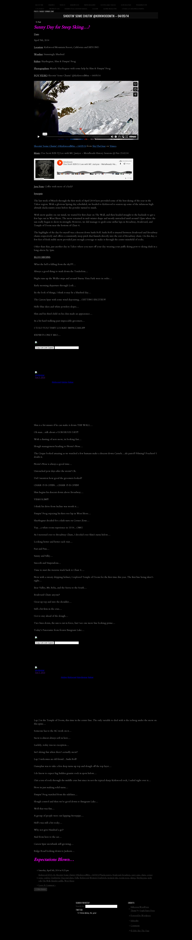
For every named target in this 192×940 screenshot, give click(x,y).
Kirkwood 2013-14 (47, 875)
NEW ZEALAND (89, 5)
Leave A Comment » (47, 885)
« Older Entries (40, 889)
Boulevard (117, 875)
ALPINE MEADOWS (110, 9)
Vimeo (113, 146)
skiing (133, 878)
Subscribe (135, 920)
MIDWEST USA (54, 9)
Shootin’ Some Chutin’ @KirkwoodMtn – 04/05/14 (96, 15)
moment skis (112, 878)
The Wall (46, 881)
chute (143, 875)
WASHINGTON (141, 5)
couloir (47, 878)
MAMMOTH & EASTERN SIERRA (76, 9)
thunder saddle (57, 881)
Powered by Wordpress (141, 915)
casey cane (135, 875)
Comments (135, 925)
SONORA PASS (126, 5)
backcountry (106, 875)
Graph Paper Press (147, 910)
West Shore (69, 881)
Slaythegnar (142, 878)
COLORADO (39, 9)
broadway (126, 875)
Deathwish (55, 878)
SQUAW (95, 9)
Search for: (80, 906)
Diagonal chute (67, 878)
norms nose (124, 878)
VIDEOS (62, 5)
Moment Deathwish (98, 878)
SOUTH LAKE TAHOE (108, 5)
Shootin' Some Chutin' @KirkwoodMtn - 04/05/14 (78, 875)
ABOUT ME (39, 5)
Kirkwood (84, 878)
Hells (77, 878)
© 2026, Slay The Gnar (140, 931)
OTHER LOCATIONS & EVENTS (133, 9)
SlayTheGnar (99, 146)
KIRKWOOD (74, 5)
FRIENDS (51, 5)
